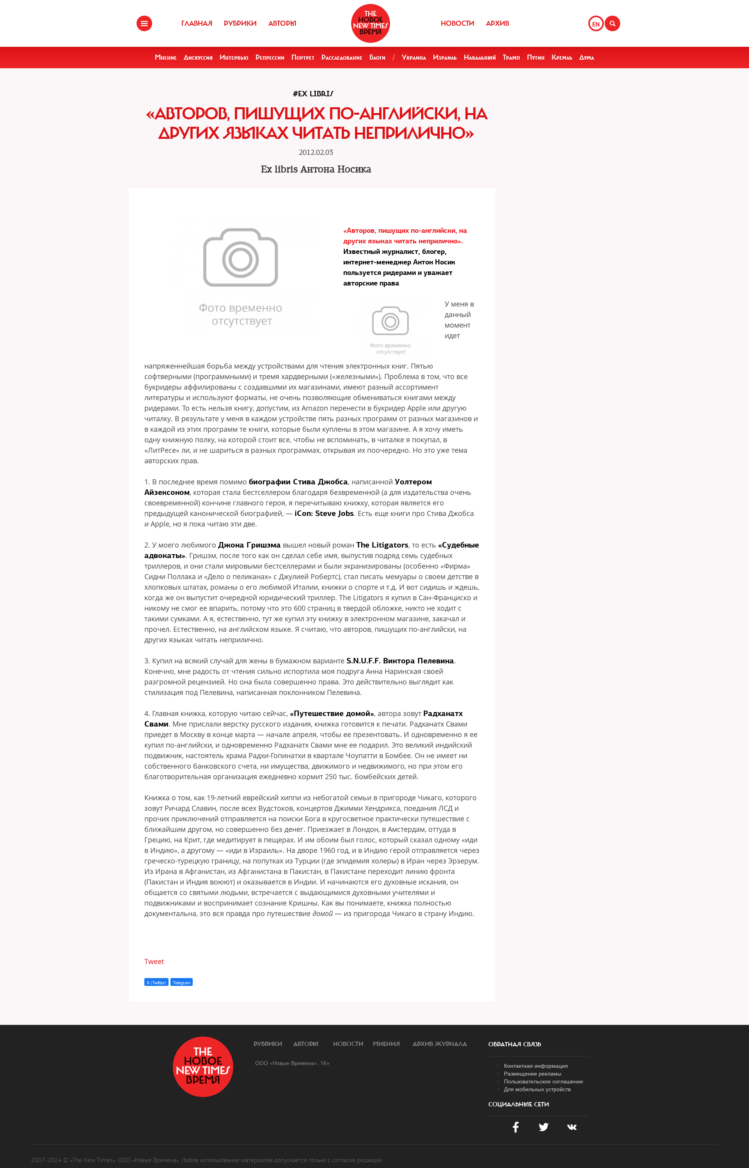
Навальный (480, 57)
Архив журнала (440, 1044)
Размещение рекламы (532, 1073)
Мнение (166, 57)
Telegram (181, 982)
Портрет (302, 57)
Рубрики (240, 23)
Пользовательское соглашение (543, 1081)
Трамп (511, 57)
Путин (536, 57)
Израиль (445, 57)
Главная (196, 23)
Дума (586, 57)
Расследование (341, 57)
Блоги (377, 57)
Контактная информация (536, 1065)
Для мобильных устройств (537, 1089)
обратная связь (514, 1044)
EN (596, 24)
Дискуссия (198, 57)
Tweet (154, 961)
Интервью (234, 57)
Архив (497, 23)
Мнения (386, 1044)
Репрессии (270, 57)
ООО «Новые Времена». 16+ (292, 1063)
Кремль (562, 57)
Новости (457, 23)
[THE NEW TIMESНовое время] (370, 23)
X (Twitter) (156, 982)
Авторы (282, 23)
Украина (414, 57)
